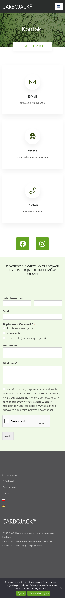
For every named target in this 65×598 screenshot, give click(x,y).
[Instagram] (42, 243)
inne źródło (10, 345)
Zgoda (21, 593)
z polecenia (13, 333)
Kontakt (6, 493)
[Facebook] (22, 243)
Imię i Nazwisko (14, 298)
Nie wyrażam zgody (39, 593)
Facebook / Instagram (20, 328)
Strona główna (9, 474)
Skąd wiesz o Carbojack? (19, 324)
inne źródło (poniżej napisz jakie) (26, 338)
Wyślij (8, 435)
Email (7, 311)
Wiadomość (11, 363)
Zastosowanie (9, 487)
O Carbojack (8, 481)
